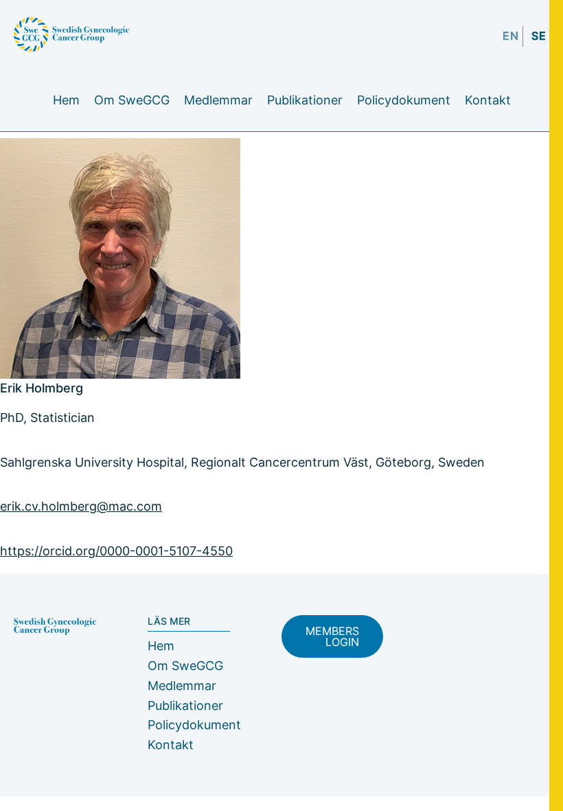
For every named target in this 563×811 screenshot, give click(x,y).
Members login (332, 636)
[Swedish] (539, 46)
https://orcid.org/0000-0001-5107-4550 (116, 551)
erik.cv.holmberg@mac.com (81, 506)
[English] (511, 46)
